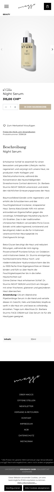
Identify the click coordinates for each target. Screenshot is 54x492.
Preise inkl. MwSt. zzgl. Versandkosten (19, 132)
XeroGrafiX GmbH (28, 469)
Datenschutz (26, 435)
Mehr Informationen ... (27, 483)
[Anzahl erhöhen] (15, 107)
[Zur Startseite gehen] (27, 6)
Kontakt (26, 418)
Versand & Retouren (26, 412)
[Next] (52, 49)
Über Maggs (26, 394)
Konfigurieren (13, 488)
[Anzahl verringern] (6, 107)
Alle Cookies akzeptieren (37, 488)
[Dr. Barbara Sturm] (7, 90)
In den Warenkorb (35, 107)
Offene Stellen (26, 400)
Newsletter (26, 406)
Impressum (26, 424)
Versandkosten (46, 460)
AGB (26, 429)
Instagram (26, 441)
